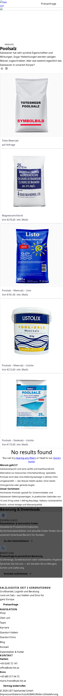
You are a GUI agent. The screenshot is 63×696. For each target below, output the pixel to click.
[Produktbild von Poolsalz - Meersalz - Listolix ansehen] (31, 330)
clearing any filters (25, 458)
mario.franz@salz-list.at (13, 680)
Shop (3, 613)
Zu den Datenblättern (16, 541)
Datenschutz (20, 694)
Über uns (5, 617)
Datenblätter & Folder (12, 651)
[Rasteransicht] (2, 68)
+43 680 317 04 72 (9, 676)
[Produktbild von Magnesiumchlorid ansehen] (31, 180)
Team (3, 622)
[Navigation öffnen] (61, 3)
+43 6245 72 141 (9, 663)
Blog (2, 642)
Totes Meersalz (10, 140)
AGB (29, 694)
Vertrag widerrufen (14, 685)
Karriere (4, 627)
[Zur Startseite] (5, 3)
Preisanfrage (48, 3)
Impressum (6, 694)
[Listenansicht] (6, 68)
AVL (33, 694)
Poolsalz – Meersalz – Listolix (18, 365)
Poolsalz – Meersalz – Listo (16, 290)
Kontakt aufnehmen (16, 573)
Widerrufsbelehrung (46, 694)
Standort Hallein (9, 632)
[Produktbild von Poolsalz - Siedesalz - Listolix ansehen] (31, 405)
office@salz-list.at (9, 667)
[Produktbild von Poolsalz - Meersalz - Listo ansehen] (31, 255)
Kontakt (4, 647)
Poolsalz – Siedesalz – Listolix (18, 440)
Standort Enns (8, 637)
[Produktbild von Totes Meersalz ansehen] (31, 105)
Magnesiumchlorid (12, 215)
